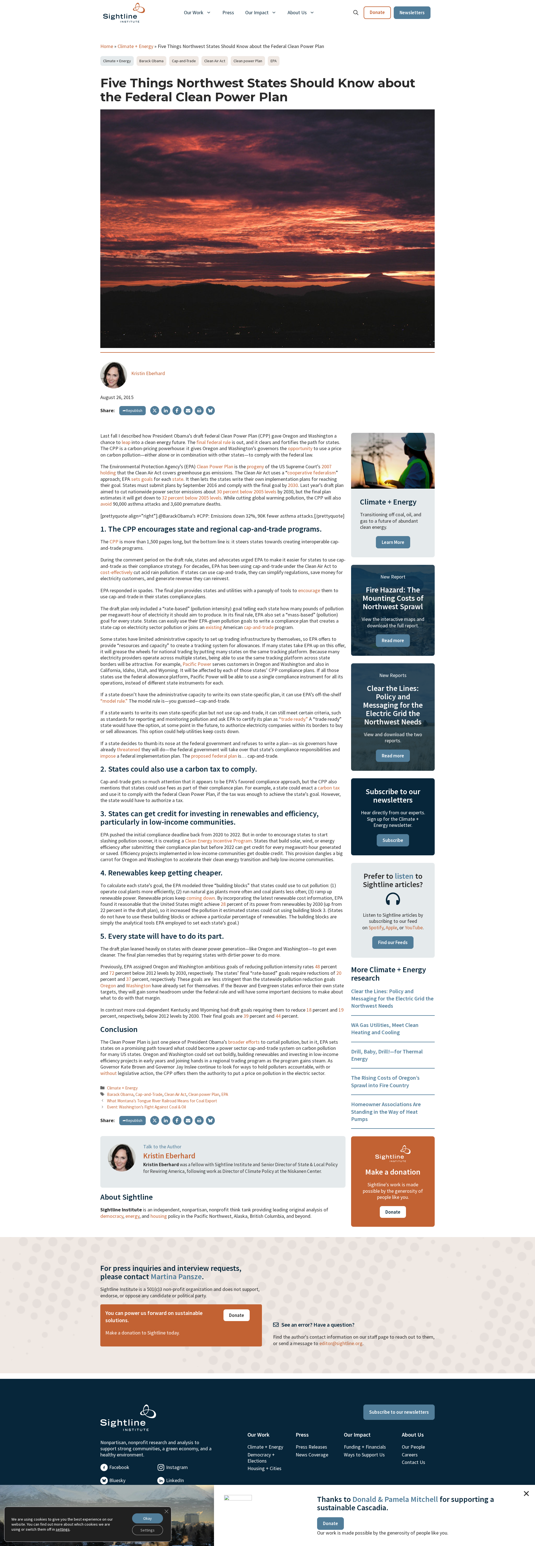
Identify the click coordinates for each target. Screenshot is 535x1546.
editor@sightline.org (341, 1343)
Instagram (177, 1467)
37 (128, 979)
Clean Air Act (214, 60)
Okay (147, 1518)
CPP (114, 541)
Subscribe (393, 840)
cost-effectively (116, 572)
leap (126, 442)
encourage (309, 590)
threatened (128, 749)
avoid (106, 504)
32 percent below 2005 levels (192, 497)
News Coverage (312, 1454)
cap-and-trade (259, 627)
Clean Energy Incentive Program (218, 840)
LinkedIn (175, 1480)
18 (309, 1010)
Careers (410, 1454)
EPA (274, 60)
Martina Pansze (176, 1276)
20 (338, 973)
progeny (255, 466)
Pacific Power (197, 664)
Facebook (119, 1467)
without (108, 1073)
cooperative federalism (311, 472)
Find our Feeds (393, 942)
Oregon (108, 985)
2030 (293, 485)
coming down (200, 898)
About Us (297, 12)
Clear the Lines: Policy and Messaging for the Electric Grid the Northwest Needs (392, 998)
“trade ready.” (293, 719)
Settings (147, 1530)
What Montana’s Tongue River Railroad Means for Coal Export (162, 1100)
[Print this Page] (199, 410)
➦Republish (132, 410)
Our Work (193, 12)
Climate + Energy (135, 46)
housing (158, 1216)
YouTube (414, 927)
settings (63, 1529)
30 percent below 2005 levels (246, 491)
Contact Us (413, 1462)
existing (214, 627)
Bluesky (117, 1480)
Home (106, 46)
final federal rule (213, 442)
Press (228, 12)
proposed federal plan (214, 756)
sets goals (142, 479)
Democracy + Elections (261, 1457)
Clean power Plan (248, 60)
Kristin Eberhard (148, 373)
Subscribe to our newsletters (399, 1412)
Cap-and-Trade (184, 60)
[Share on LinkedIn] (165, 410)
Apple (391, 927)
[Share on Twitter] (154, 410)
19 (341, 1010)
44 (278, 1016)
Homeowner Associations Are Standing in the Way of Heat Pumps (386, 1111)
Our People (413, 1447)
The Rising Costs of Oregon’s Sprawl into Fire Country (385, 1081)
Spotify (376, 927)
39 (246, 1016)
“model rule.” (114, 701)
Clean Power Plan (215, 466)
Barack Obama (151, 60)
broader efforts (244, 1042)
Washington (138, 985)
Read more (393, 640)
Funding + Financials (365, 1447)
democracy (111, 1216)
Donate (377, 12)
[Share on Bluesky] (210, 410)
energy (132, 1216)
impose (108, 756)
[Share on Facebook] (176, 410)
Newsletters (412, 12)
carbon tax (329, 787)
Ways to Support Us (364, 1454)
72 (111, 973)
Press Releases (311, 1447)
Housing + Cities (264, 1468)
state (177, 479)
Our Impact (257, 12)
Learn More (393, 542)
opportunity (300, 448)
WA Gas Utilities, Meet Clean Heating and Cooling (385, 1028)
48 (317, 966)
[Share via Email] (188, 410)
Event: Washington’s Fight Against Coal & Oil (146, 1107)
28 (223, 904)
